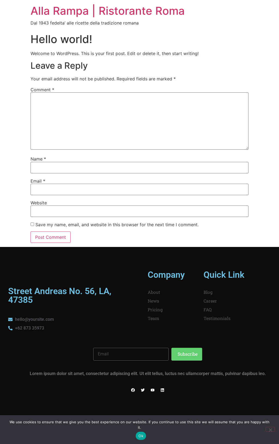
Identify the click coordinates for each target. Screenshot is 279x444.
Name (38, 159)
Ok (140, 436)
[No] (270, 429)
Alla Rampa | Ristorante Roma (108, 10)
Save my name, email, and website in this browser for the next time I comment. (117, 224)
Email (38, 181)
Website (39, 203)
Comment (42, 89)
